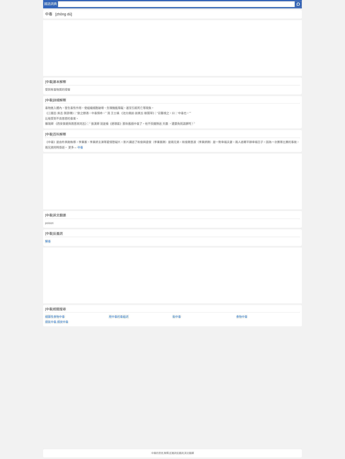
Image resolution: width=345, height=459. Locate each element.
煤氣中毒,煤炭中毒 (56, 321)
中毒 (80, 147)
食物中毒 (241, 316)
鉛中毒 (176, 316)
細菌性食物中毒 (55, 316)
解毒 (48, 241)
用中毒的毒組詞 (118, 316)
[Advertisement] (163, 48)
